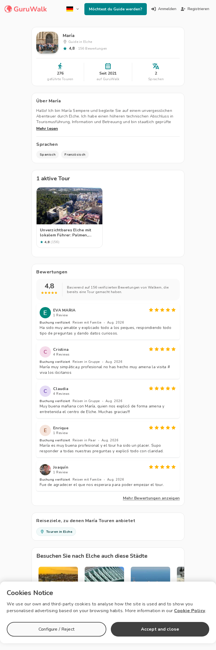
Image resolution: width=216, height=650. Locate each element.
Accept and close (160, 629)
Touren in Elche (59, 531)
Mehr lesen (47, 128)
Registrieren (198, 8)
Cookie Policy (189, 611)
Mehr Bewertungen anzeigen (151, 498)
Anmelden (167, 8)
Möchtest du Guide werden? (115, 9)
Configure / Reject (57, 629)
